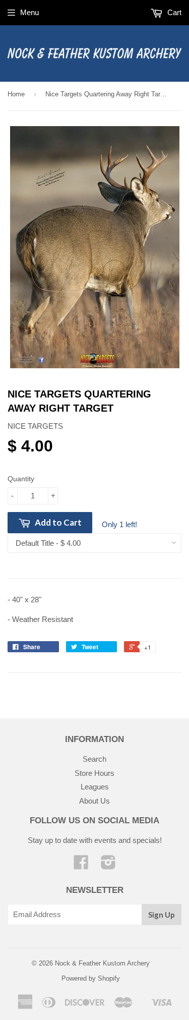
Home (16, 94)
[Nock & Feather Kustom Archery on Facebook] (81, 865)
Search (94, 759)
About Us (94, 801)
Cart (173, 12)
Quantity (21, 479)
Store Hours (94, 773)
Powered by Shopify (90, 978)
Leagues (95, 786)
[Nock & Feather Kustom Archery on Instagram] (108, 865)
